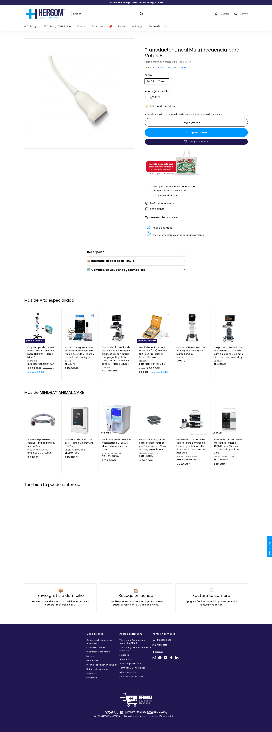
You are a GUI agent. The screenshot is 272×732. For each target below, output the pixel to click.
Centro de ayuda (158, 26)
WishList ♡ (91, 673)
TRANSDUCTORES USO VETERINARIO (172, 67)
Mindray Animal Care (165, 61)
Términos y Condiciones (132, 667)
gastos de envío (176, 114)
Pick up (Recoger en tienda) (101, 664)
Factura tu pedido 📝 (130, 26)
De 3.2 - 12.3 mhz (156, 81)
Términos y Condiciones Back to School (135, 649)
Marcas (81, 26)
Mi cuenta (91, 677)
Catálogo (31, 26)
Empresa (124, 654)
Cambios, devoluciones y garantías (100, 642)
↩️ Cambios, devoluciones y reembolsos (116, 270)
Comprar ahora (196, 132)
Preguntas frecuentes (98, 651)
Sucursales (125, 659)
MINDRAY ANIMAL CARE (62, 392)
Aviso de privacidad (130, 663)
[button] (196, 142)
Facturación (92, 660)
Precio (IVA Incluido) (158, 91)
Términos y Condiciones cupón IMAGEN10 (132, 642)
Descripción (95, 252)
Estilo (148, 75)
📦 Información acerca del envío (110, 261)
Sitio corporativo (128, 672)
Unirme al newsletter (97, 669)
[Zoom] (79, 93)
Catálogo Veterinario (58, 26)
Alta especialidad (57, 300)
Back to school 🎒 (102, 26)
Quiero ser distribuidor (131, 676)
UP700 (160, 2)
